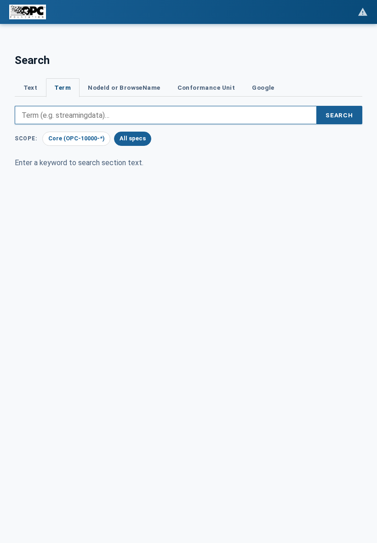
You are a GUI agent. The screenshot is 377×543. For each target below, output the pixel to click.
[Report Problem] (363, 12)
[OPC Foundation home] (27, 12)
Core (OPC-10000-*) (76, 138)
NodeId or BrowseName (124, 87)
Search (339, 115)
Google (263, 87)
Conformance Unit (206, 87)
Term (62, 87)
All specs (133, 138)
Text (30, 87)
